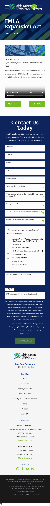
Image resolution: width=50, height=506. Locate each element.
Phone (8, 162)
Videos (25, 409)
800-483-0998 (33, 8)
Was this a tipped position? (15, 186)
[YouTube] (27, 468)
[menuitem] (14, 494)
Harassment (16, 244)
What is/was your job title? (15, 178)
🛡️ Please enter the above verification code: (22, 294)
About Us (25, 384)
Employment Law (25, 389)
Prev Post (13, 104)
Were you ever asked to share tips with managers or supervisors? (25, 195)
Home (25, 378)
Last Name (9, 155)
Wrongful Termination (20, 264)
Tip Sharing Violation (19, 258)
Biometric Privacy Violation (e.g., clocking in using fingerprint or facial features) (27, 240)
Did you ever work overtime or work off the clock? (24, 212)
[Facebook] (22, 468)
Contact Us (25, 414)
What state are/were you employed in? (20, 219)
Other (14, 268)
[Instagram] (17, 468)
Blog (25, 404)
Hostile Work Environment (21, 247)
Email (8, 170)
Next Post (37, 104)
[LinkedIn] (32, 468)
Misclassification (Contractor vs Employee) (27, 251)
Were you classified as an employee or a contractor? (24, 204)
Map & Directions (25, 440)
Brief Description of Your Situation (18, 274)
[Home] (20, 7)
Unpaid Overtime (18, 261)
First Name (10, 147)
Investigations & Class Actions (25, 399)
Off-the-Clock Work (19, 254)
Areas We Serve (25, 394)
